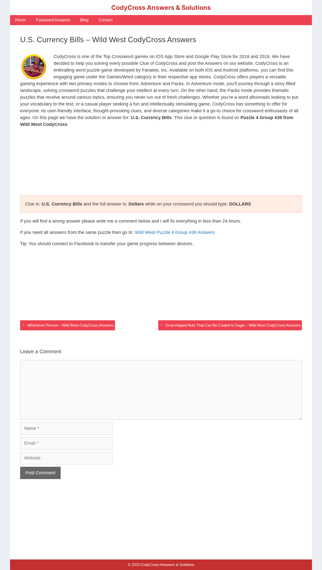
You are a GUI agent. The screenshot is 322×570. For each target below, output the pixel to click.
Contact (105, 20)
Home (20, 20)
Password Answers (53, 20)
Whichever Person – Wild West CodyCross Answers (70, 325)
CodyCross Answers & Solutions (161, 7)
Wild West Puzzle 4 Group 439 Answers (175, 232)
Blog (84, 20)
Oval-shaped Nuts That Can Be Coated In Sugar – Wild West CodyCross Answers (233, 325)
